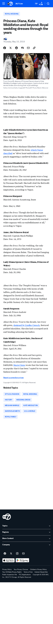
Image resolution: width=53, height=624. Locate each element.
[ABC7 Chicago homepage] (10, 4)
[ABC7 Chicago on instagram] (17, 553)
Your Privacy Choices (21, 569)
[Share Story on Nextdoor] (22, 48)
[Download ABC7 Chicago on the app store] (8, 560)
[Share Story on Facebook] (4, 48)
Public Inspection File (9, 574)
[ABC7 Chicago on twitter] (11, 553)
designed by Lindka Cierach (26, 325)
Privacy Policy (7, 569)
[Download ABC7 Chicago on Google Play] (22, 560)
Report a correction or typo (13, 377)
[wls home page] (6, 517)
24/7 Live (19, 3)
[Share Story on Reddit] (16, 48)
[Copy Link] (34, 48)
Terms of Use (28, 572)
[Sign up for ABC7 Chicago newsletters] (23, 553)
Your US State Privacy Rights (12, 572)
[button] (3, 3)
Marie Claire (19, 364)
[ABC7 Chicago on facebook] (4, 553)
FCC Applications (25, 574)
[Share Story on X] (10, 48)
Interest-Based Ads (41, 572)
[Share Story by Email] (28, 48)
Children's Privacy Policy (38, 569)
